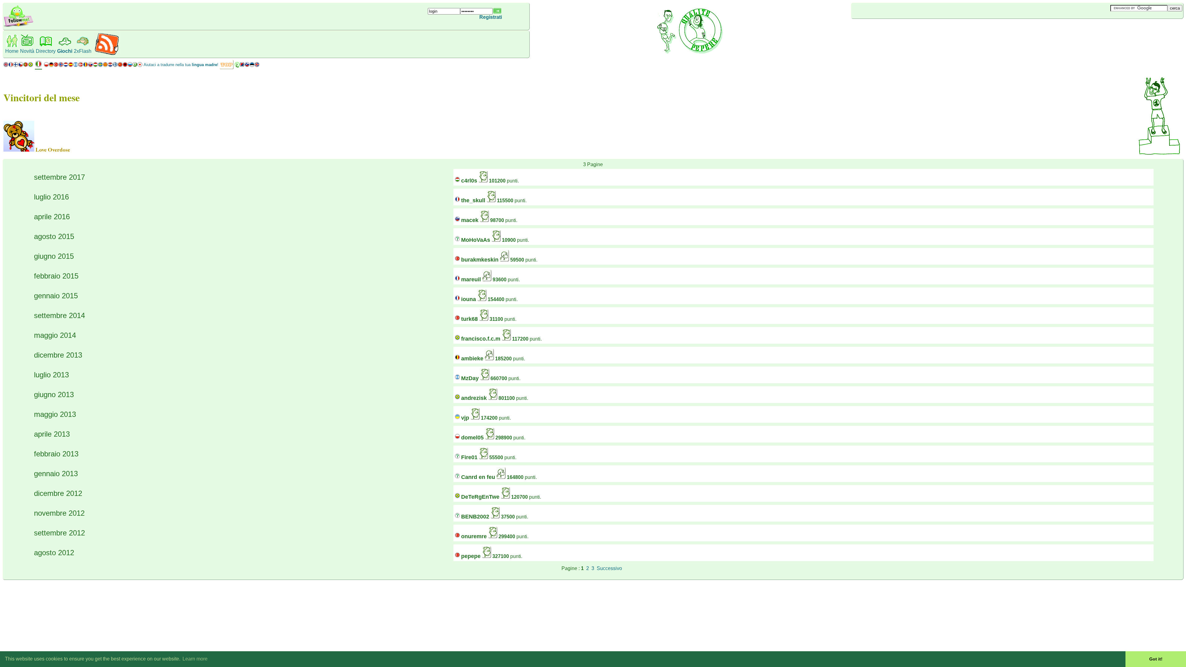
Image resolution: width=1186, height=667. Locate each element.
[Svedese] (100, 66)
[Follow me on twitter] (18, 26)
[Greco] (115, 66)
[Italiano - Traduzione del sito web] (38, 66)
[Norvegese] (60, 66)
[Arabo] (237, 66)
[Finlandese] (15, 66)
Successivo (609, 568)
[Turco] (55, 66)
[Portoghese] (28, 66)
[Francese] (10, 66)
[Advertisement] (888, 29)
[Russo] (130, 66)
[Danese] (80, 66)
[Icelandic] (256, 66)
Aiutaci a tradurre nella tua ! (181, 64)
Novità (27, 51)
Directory (46, 51)
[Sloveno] (247, 66)
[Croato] (110, 66)
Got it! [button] (1156, 659)
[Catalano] (105, 66)
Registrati (490, 17)
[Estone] (252, 66)
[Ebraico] (75, 66)
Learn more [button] (195, 658)
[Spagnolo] (70, 66)
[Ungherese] (95, 66)
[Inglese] (5, 66)
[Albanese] (125, 66)
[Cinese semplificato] (120, 66)
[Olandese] (65, 66)
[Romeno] (85, 66)
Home (12, 51)
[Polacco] (46, 66)
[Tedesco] (51, 66)
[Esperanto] (134, 66)
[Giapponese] (139, 66)
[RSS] (106, 54)
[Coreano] (242, 66)
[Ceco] (20, 66)
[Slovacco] (90, 66)
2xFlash (82, 51)
